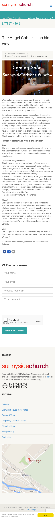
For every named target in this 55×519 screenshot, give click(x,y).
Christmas (19, 18)
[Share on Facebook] (4, 251)
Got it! (45, 515)
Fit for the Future (9, 426)
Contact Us (6, 437)
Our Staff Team (8, 415)
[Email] (13, 251)
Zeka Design (31, 510)
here (49, 377)
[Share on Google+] (9, 251)
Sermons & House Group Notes (15, 410)
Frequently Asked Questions (14, 421)
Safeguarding (8, 432)
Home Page (7, 18)
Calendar (6, 404)
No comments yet (40, 56)
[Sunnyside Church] (18, 5)
